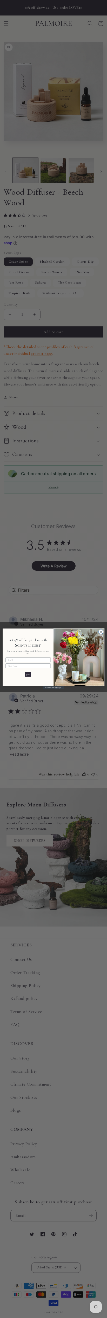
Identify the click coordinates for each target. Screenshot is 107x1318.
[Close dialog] (101, 632)
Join (28, 674)
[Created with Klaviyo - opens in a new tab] (53, 687)
